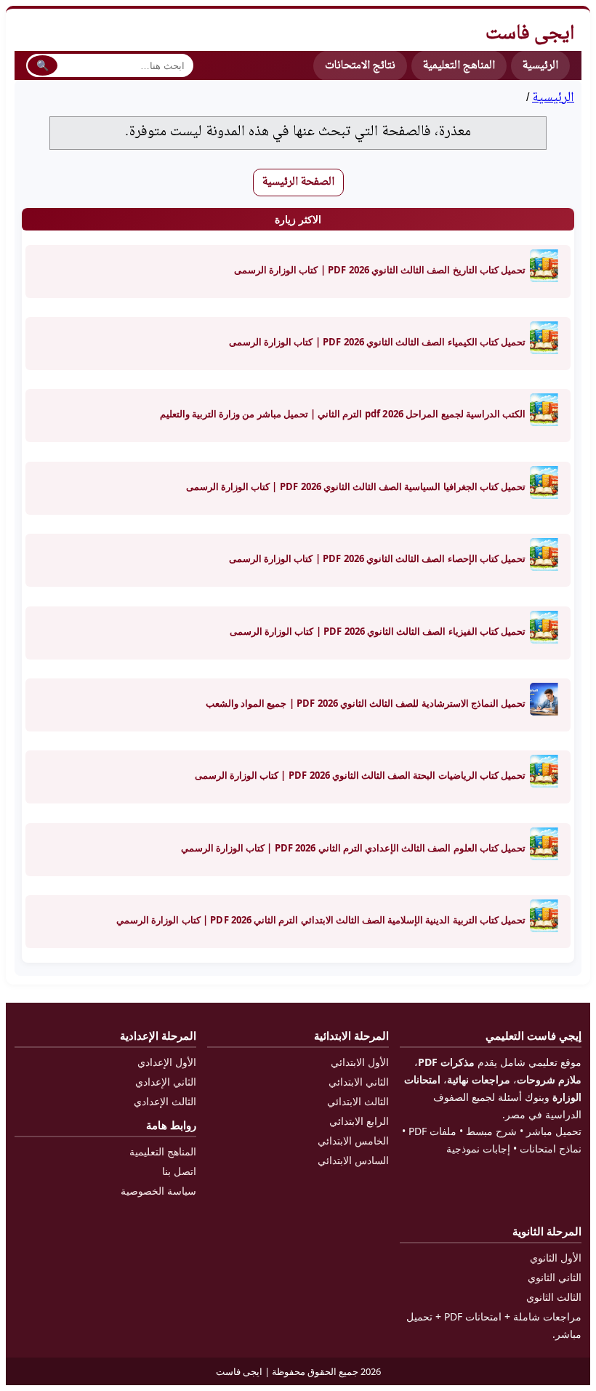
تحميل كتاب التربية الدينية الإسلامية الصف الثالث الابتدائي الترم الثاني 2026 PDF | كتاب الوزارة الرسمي (320, 919)
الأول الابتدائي (360, 1062)
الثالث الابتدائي (358, 1101)
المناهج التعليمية (459, 66)
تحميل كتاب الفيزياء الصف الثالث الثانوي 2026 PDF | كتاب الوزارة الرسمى (377, 631)
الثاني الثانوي (554, 1277)
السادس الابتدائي (353, 1160)
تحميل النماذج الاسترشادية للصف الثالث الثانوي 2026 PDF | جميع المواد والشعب (365, 703)
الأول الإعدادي (166, 1062)
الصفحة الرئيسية (298, 182)
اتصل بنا (179, 1171)
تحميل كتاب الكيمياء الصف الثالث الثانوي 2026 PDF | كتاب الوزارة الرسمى (377, 341)
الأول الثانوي (555, 1257)
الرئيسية (553, 98)
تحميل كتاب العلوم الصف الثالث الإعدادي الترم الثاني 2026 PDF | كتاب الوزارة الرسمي (353, 847)
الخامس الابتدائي (353, 1140)
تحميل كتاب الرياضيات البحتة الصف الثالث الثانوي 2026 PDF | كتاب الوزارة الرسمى (360, 775)
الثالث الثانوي (553, 1297)
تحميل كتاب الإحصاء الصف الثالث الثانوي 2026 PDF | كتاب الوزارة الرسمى (377, 558)
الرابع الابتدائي (359, 1121)
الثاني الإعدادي (165, 1082)
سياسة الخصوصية (158, 1191)
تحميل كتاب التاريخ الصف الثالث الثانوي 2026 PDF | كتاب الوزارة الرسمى (379, 269)
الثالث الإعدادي (165, 1101)
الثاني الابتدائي (359, 1082)
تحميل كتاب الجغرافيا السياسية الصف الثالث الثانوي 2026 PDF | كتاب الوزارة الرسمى (355, 486)
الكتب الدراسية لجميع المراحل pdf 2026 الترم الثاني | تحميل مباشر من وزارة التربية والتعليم (342, 413)
